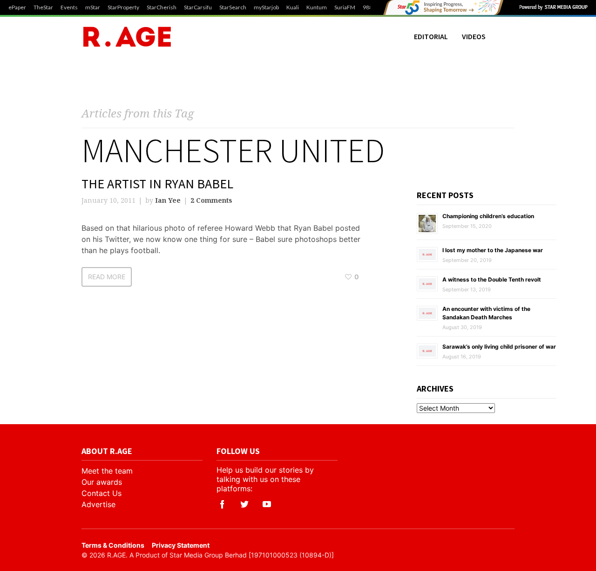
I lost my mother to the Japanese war (492, 250)
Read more (106, 277)
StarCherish (161, 7)
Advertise (98, 504)
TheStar (43, 7)
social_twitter (244, 504)
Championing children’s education (488, 216)
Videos (474, 36)
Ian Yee (168, 200)
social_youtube (266, 504)
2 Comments (211, 200)
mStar (92, 7)
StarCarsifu (198, 7)
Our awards (101, 482)
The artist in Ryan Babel (157, 183)
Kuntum (316, 7)
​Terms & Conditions (112, 545)
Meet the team (107, 470)
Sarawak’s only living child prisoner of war (499, 346)
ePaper (17, 7)
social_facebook (222, 504)
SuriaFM (344, 7)
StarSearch (232, 7)
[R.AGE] (127, 37)
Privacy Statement (181, 545)
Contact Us (101, 493)
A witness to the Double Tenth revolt (491, 279)
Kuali (292, 7)
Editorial (431, 36)
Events (69, 7)
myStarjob (266, 7)
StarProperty (123, 7)
